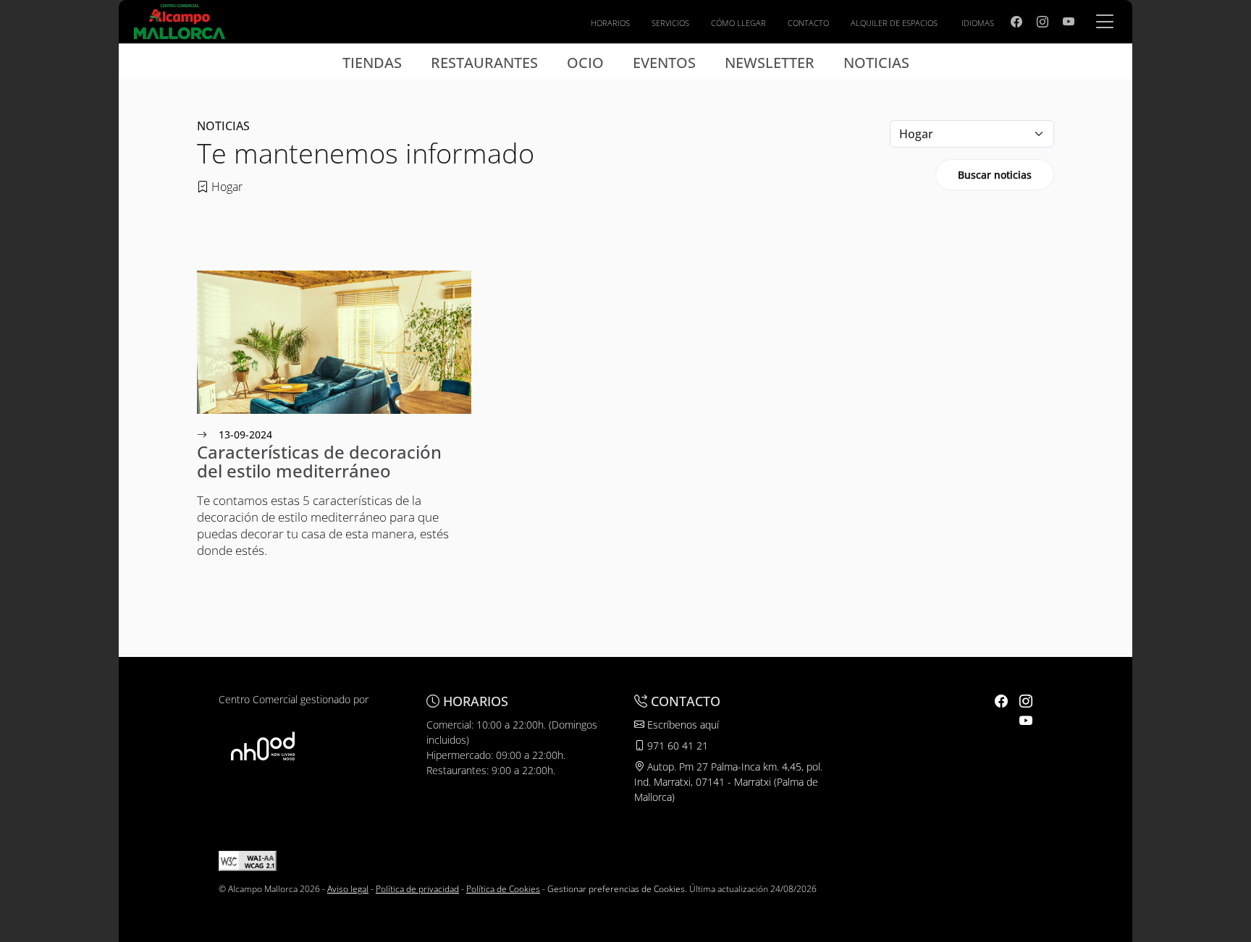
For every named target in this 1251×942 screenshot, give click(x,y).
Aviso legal (347, 889)
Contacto (808, 22)
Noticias (876, 62)
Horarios (610, 22)
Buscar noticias (995, 175)
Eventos (664, 62)
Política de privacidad (417, 889)
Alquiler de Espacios (894, 22)
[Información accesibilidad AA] (248, 860)
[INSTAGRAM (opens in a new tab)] (1042, 22)
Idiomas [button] (977, 22)
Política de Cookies (503, 889)
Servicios (670, 22)
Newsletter (769, 62)
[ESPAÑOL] (179, 20)
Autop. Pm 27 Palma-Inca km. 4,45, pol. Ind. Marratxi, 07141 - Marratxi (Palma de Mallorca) (728, 782)
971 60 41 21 (676, 745)
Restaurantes (484, 62)
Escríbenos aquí (681, 724)
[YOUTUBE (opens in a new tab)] (1068, 22)
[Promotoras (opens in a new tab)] (262, 745)
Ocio (585, 62)
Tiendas (372, 62)
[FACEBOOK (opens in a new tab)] (1016, 22)
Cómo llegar (738, 22)
